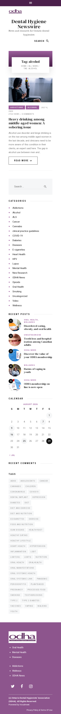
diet (27, 502)
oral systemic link (21, 579)
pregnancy (16, 589)
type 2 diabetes (31, 600)
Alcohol (32, 107)
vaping (29, 606)
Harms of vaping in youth (34, 370)
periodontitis (18, 584)
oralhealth (35, 562)
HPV (15, 259)
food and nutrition (21, 524)
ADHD (13, 481)
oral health (17, 562)
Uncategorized (20, 296)
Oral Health (18, 286)
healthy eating (19, 535)
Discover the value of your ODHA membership (38, 355)
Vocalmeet (24, 704)
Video (15, 300)
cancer (44, 481)
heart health (17, 546)
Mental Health (20, 268)
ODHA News (19, 277)
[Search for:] (30, 186)
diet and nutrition (21, 513)
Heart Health (19, 254)
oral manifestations (22, 568)
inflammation (18, 551)
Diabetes (17, 240)
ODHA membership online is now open (37, 385)
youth (14, 611)
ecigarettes (17, 519)
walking (42, 606)
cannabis (15, 486)
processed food (37, 589)
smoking (15, 595)
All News (33, 66)
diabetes (15, 502)
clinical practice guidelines (26, 231)
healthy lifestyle (20, 541)
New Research (20, 272)
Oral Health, (31, 320)
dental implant (19, 497)
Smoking (17, 291)
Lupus (16, 263)
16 (11, 434)
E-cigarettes (19, 249)
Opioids (16, 282)
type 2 (14, 600)
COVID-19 (18, 235)
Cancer (16, 221)
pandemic (42, 579)
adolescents (27, 481)
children (30, 486)
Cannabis (17, 226)
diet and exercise (20, 508)
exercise (34, 519)
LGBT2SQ (15, 557)
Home (24, 66)
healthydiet (36, 530)
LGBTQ (27, 557)
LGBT (33, 551)
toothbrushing (34, 595)
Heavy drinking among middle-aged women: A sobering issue (27, 123)
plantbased (37, 584)
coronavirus (17, 492)
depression (39, 497)
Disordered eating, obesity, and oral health (37, 327)
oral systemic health (22, 573)
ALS (15, 217)
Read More (21, 161)
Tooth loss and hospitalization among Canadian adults (38, 342)
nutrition (41, 557)
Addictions (16, 107)
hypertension (37, 546)
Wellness (17, 305)
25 (24, 441)
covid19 (34, 492)
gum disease (17, 530)
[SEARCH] (47, 41)
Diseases (17, 245)
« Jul (12, 455)
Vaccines (15, 606)
